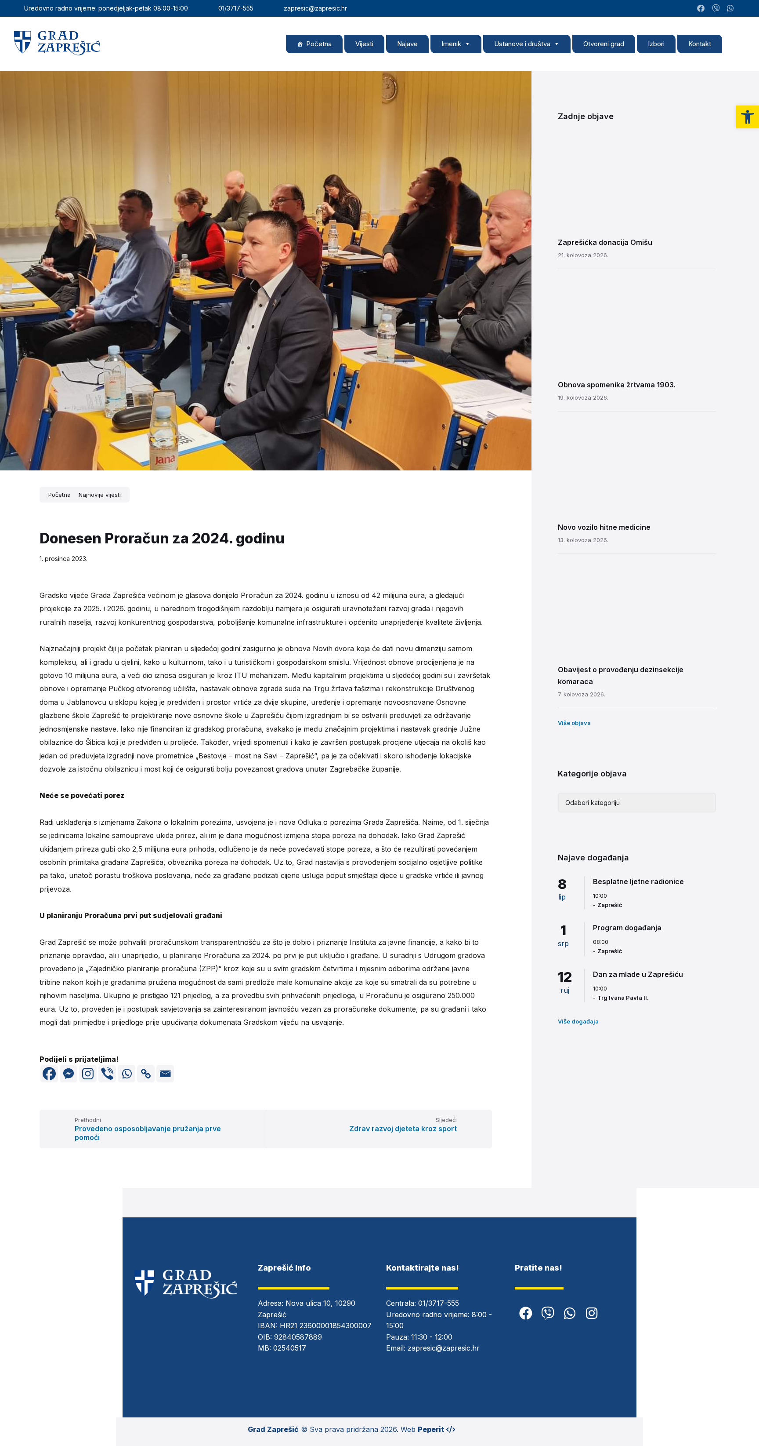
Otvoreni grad (603, 44)
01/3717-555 (438, 1303)
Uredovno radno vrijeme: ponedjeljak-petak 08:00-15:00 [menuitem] (106, 8)
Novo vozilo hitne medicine (604, 527)
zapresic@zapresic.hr (444, 1348)
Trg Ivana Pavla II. (623, 997)
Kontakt (699, 44)
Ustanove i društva (522, 44)
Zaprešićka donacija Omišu (605, 242)
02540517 (289, 1348)
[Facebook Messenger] (68, 1073)
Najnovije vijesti (100, 494)
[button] (747, 117)
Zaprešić (609, 904)
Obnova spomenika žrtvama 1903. (617, 384)
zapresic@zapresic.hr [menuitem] (315, 8)
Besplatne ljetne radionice (638, 881)
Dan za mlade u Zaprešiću (638, 974)
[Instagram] (743, 8)
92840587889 (298, 1337)
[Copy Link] (146, 1073)
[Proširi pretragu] (737, 43)
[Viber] (107, 1073)
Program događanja (627, 927)
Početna (319, 44)
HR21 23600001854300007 (326, 1325)
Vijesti (364, 44)
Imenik (451, 44)
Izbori (656, 44)
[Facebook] (49, 1073)
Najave (407, 44)
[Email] (165, 1073)
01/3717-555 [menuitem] (235, 8)
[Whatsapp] (126, 1073)
